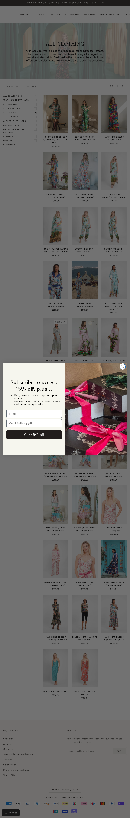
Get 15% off (34, 434)
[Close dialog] (123, 366)
